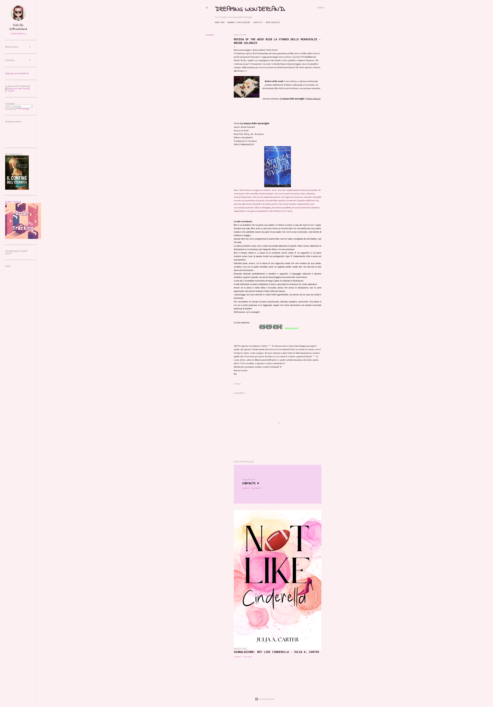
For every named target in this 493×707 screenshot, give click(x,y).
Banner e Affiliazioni (239, 22)
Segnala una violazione (17, 73)
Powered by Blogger (266, 699)
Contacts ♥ (250, 483)
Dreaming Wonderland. (250, 9)
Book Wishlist (273, 22)
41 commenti (256, 488)
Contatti (258, 22)
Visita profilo (18, 34)
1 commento (247, 657)
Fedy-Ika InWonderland (18, 27)
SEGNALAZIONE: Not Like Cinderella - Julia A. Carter (276, 652)
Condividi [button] (210, 35)
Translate (26, 109)
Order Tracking (13, 202)
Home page (220, 22)
